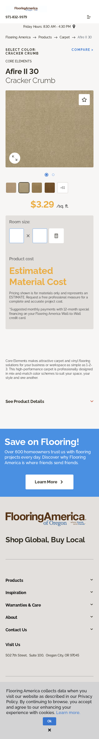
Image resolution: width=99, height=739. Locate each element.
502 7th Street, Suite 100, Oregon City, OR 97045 (42, 655)
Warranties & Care (23, 605)
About (11, 617)
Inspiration (16, 592)
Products (45, 37)
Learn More (46, 481)
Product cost (21, 258)
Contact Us (16, 629)
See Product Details (25, 401)
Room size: (19, 221)
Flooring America (18, 37)
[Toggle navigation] (88, 16)
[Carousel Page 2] (53, 175)
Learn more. (68, 712)
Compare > (82, 50)
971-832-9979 (16, 17)
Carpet (65, 37)
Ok (49, 721)
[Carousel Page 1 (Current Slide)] (46, 175)
